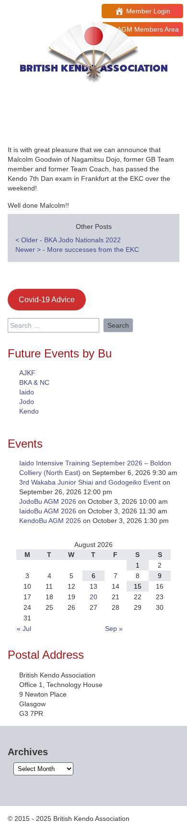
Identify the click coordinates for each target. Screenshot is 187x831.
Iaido (26, 392)
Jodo (26, 401)
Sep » (114, 628)
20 (93, 597)
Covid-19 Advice (47, 300)
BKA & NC (34, 382)
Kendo (29, 411)
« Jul (24, 628)
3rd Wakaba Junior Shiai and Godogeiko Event (90, 482)
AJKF (27, 373)
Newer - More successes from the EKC (77, 249)
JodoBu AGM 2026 (47, 501)
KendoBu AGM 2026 (50, 520)
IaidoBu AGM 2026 (47, 511)
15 (137, 586)
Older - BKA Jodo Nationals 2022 (68, 240)
